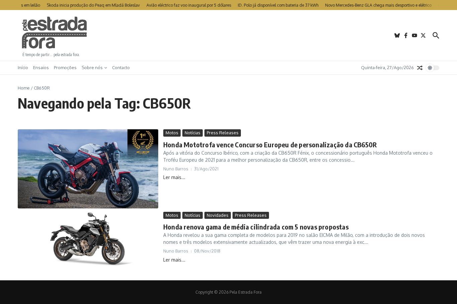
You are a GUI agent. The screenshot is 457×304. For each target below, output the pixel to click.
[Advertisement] (228, 35)
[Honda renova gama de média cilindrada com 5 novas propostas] (88, 241)
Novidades (218, 215)
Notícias (192, 132)
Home (24, 88)
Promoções (65, 67)
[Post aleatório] (420, 67)
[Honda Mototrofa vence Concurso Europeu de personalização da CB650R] (88, 168)
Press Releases (223, 132)
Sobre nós (92, 67)
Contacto (121, 67)
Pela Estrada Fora (54, 32)
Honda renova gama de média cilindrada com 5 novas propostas (256, 226)
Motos (172, 132)
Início (23, 67)
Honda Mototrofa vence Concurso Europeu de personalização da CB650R (270, 144)
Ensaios (41, 67)
